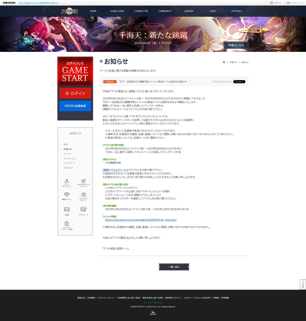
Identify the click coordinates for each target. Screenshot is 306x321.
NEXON (9, 3)
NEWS (93, 11)
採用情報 (225, 297)
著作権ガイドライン (174, 297)
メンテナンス (69, 158)
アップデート (69, 163)
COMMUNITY (164, 11)
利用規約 (91, 297)
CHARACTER (141, 11)
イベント (67, 153)
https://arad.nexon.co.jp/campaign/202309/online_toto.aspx (140, 220)
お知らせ (233, 62)
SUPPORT (236, 11)
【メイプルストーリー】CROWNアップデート (38, 3)
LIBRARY (188, 11)
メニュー (294, 2)
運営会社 (81, 297)
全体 (65, 144)
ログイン (276, 2)
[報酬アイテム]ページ (114, 170)
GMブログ (68, 167)
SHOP (213, 11)
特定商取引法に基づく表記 (129, 297)
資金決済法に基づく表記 (153, 297)
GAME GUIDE (117, 11)
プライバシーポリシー (106, 297)
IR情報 (216, 297)
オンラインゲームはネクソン (153, 302)
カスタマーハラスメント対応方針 (197, 297)
